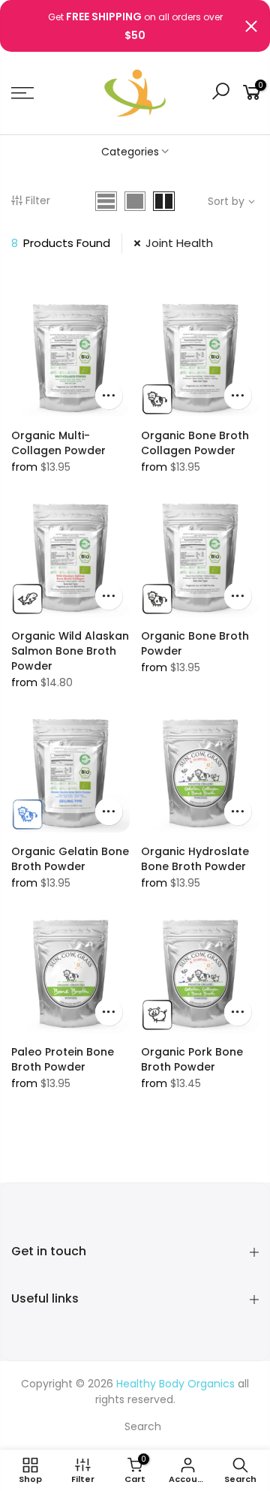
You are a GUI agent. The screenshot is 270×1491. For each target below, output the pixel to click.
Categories (130, 151)
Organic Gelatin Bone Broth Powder (70, 859)
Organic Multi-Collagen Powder (58, 443)
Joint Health (179, 243)
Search (142, 1426)
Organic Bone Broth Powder (195, 643)
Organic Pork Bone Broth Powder (192, 1059)
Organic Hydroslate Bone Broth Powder (195, 859)
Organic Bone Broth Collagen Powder (195, 443)
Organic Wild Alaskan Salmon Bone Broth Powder (70, 650)
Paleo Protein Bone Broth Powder (62, 1059)
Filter (38, 200)
